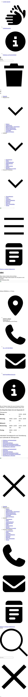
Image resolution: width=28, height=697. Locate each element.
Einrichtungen (9, 519)
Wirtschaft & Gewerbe (11, 528)
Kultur (7, 532)
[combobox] (6, 60)
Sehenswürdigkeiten (10, 534)
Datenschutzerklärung (8, 442)
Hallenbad (8, 536)
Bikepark (8, 537)
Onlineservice (9, 510)
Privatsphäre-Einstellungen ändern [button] (10, 444)
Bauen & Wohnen (10, 516)
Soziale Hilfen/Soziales (11, 514)
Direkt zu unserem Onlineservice (7, 269)
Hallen (7, 520)
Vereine (7, 539)
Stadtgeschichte (9, 525)
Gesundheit (8, 515)
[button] (14, 92)
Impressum (5, 441)
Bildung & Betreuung (11, 512)
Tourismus (8, 533)
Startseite (5, 506)
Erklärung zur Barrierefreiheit (9, 440)
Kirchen (7, 527)
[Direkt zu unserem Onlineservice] (14, 267)
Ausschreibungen (10, 521)
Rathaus (7, 509)
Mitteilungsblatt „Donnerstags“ (13, 511)
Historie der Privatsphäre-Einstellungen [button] (12, 445)
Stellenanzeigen (9, 523)
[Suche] (0, 90)
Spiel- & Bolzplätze (10, 538)
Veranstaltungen (9, 530)
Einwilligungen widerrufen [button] (9, 446)
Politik (7, 524)
